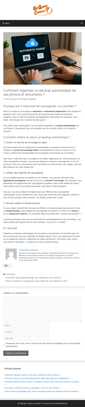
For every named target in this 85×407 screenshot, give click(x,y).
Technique (10, 274)
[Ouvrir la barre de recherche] (81, 23)
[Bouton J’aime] (6, 265)
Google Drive (67, 150)
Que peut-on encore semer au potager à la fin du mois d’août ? (32, 388)
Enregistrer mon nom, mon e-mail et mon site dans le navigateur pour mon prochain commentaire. (43, 344)
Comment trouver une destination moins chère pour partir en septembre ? (37, 378)
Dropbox (7, 153)
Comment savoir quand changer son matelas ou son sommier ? (34, 278)
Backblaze (37, 180)
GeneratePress (61, 403)
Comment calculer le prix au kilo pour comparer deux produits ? (32, 375)
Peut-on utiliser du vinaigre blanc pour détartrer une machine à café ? (37, 281)
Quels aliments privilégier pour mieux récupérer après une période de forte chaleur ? (41, 391)
